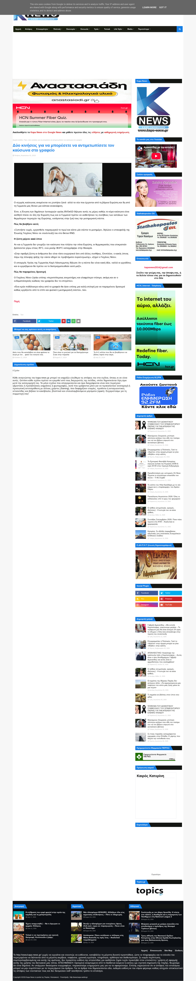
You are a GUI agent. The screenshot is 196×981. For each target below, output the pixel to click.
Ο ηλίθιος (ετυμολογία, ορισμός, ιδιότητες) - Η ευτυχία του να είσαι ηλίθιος (162, 510)
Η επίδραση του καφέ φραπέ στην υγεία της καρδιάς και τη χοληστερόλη (45, 913)
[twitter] (170, 593)
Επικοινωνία (156, 950)
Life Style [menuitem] (118, 29)
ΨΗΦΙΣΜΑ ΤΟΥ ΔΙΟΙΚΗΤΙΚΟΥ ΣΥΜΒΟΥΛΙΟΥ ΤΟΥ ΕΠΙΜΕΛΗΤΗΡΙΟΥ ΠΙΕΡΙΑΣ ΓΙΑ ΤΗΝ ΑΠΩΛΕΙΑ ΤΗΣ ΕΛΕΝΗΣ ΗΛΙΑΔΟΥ (164, 425)
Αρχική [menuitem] (18, 29)
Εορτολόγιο (156, 874)
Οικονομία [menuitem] (70, 29)
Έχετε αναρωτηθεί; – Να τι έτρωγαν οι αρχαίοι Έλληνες (43, 925)
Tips (25, 140)
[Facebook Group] (146, 610)
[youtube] (170, 605)
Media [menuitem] (129, 29)
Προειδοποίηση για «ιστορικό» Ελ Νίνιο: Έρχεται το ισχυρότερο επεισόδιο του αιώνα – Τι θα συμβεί (164, 475)
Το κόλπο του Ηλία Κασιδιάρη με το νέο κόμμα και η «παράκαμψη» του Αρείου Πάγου (164, 487)
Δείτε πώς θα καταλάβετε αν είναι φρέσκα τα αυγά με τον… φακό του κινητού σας (31, 353)
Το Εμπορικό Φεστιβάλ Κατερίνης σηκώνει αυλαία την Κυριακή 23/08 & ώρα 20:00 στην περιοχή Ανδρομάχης (163, 463)
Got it (163, 7)
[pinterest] (170, 599)
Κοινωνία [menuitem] (84, 29)
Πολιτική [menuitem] (57, 29)
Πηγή (16, 301)
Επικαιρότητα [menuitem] (42, 29)
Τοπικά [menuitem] (107, 29)
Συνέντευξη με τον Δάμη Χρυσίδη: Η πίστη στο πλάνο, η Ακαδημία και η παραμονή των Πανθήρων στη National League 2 (161, 914)
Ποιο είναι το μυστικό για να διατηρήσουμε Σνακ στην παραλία (70, 353)
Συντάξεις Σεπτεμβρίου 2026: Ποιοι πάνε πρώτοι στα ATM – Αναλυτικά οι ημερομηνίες (165, 521)
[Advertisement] (98, 52)
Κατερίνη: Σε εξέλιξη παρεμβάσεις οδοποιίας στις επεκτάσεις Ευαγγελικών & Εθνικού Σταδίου (164, 533)
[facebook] (146, 593)
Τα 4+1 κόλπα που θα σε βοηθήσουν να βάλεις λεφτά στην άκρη (110, 353)
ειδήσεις (96, 132)
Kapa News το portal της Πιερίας (38, 977)
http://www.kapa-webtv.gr (79, 977)
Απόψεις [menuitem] (28, 29)
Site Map (168, 950)
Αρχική (144, 950)
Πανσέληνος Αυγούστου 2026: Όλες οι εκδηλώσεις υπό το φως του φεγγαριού (164, 497)
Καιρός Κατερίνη (150, 776)
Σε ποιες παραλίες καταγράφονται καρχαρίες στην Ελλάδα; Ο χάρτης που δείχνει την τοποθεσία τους (164, 736)
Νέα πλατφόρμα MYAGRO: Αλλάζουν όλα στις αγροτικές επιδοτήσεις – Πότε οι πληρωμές (104, 913)
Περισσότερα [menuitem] (143, 29)
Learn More (149, 7)
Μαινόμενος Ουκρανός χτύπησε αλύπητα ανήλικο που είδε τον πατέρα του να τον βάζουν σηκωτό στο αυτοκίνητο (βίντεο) (163, 439)
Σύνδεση (179, 950)
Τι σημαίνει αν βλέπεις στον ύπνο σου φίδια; (163, 696)
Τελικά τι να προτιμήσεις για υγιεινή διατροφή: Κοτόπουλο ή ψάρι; (42, 936)
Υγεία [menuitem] (96, 29)
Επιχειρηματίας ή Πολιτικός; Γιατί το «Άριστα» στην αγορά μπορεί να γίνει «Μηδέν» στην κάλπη (163, 452)
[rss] (146, 599)
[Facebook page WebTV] (170, 610)
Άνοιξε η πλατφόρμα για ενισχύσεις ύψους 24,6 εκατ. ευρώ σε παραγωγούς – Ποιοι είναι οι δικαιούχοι (104, 926)
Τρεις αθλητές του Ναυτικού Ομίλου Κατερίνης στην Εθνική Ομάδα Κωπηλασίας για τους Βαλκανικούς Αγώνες (161, 938)
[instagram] (146, 605)
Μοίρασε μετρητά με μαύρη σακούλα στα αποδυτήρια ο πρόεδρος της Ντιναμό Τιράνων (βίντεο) (160, 926)
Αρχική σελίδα (18, 140)
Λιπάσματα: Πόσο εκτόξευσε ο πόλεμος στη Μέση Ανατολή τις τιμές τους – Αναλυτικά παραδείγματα (103, 937)
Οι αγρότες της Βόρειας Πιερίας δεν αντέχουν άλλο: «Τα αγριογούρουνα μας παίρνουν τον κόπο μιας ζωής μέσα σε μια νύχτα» (164, 684)
